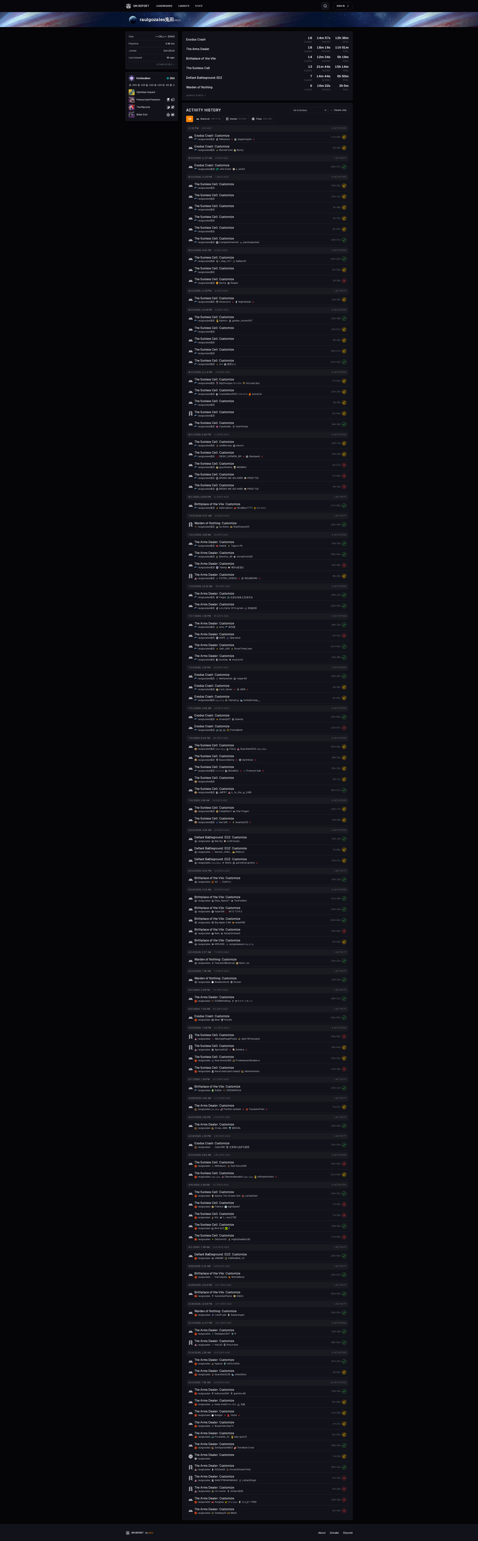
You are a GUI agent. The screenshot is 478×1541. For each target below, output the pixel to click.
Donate (334, 1532)
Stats (198, 5)
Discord (348, 1532)
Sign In (341, 6)
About (321, 1532)
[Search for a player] (325, 6)
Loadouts (183, 5)
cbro (150, 1532)
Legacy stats (194, 95)
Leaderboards (164, 5)
